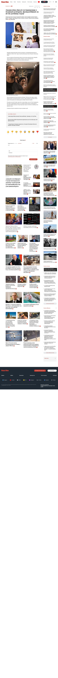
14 (46, 78)
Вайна (15, 1)
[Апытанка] (55, 358)
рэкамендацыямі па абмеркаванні (14, 156)
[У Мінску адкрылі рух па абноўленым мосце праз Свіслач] (50, 257)
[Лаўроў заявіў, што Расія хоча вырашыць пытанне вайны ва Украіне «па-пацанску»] (23, 243)
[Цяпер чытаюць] (56, 6)
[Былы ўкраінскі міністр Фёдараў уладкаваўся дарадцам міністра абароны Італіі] (50, 147)
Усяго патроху (29, 1)
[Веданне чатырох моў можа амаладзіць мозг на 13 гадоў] (31, 223)
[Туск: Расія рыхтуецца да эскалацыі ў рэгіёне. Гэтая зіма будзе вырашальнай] (23, 204)
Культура (35, 1)
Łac (37, 7)
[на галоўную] (5, 2)
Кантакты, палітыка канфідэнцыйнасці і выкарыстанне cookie (48, 385)
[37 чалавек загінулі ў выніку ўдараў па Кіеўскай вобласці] (31, 184)
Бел (50, 1)
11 (37, 227)
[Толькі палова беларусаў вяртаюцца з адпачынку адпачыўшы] (50, 216)
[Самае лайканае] (56, 308)
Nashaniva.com (31, 6)
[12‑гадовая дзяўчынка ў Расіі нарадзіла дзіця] (31, 300)
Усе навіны (50, 137)
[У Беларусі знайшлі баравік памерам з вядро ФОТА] (23, 282)
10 (54, 51)
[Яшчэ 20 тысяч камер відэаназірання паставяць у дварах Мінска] (14, 339)
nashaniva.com (4, 385)
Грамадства (24, 1)
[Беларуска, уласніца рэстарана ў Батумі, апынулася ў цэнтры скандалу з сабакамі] (23, 320)
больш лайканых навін (50, 352)
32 (55, 249)
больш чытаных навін (50, 303)
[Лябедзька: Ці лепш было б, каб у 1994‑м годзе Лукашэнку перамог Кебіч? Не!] (50, 244)
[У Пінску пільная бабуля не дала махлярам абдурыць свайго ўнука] (50, 203)
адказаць (19, 143)
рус (53, 1)
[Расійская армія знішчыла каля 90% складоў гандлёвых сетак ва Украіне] (34, 282)
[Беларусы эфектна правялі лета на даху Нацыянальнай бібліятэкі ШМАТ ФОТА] (50, 230)
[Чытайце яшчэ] (36, 114)
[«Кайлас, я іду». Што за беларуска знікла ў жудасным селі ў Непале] (31, 192)
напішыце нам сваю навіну (40, 370)
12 (29, 272)
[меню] (56, 2)
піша (9, 19)
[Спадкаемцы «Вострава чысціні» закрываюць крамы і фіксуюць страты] (50, 161)
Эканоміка (19, 1)
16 (24, 210)
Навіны (11, 1)
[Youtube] (39, 2)
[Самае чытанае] (56, 266)
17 (29, 179)
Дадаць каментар (33, 159)
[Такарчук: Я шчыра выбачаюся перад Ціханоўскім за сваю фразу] (31, 177)
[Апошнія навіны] (56, 36)
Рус (39, 7)
